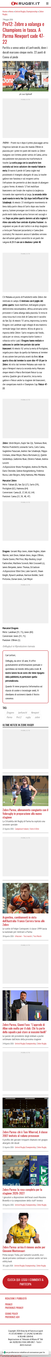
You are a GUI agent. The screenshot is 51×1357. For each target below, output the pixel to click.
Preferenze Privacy (14, 1307)
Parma (9, 717)
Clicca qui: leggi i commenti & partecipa (25, 1281)
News (11, 11)
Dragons (10, 712)
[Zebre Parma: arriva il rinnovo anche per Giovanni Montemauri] (25, 1228)
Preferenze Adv (12, 1317)
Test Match (37, 936)
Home (5, 11)
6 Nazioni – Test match (23, 936)
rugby (28, 717)
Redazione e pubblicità (16, 1298)
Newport (35, 712)
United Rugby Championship (26, 11)
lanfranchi (22, 712)
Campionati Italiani (22, 828)
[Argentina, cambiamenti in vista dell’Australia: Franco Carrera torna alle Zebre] (25, 898)
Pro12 (18, 717)
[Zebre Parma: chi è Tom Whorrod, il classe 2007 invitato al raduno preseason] (25, 1113)
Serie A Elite (34, 828)
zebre (37, 717)
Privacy (8, 1304)
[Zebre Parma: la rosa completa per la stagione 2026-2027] (25, 1170)
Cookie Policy (11, 1313)
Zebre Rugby (41, 1043)
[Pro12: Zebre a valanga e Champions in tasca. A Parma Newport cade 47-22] (25, 76)
